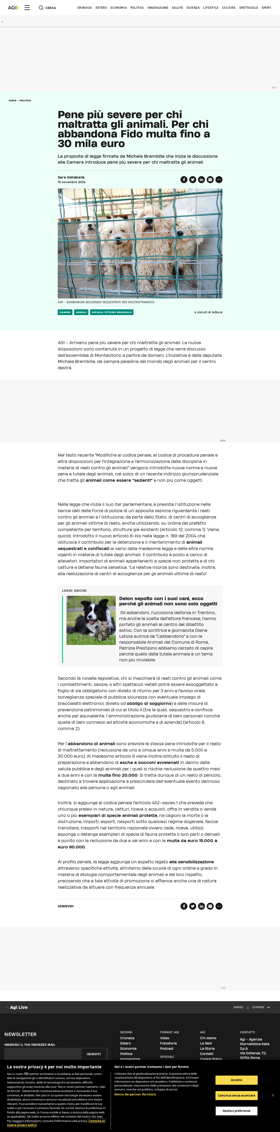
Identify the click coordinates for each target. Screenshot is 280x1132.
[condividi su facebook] (183, 179)
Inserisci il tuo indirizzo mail (29, 1044)
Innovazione (157, 7)
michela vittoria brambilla (112, 312)
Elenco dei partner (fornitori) (135, 1094)
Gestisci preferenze (236, 1111)
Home (12, 100)
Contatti (207, 1054)
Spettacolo (248, 7)
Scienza (193, 7)
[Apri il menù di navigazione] (27, 7)
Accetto (236, 1080)
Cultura (229, 7)
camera (65, 312)
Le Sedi (206, 1043)
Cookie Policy (211, 1059)
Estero (101, 7)
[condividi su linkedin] (201, 179)
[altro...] (218, 179)
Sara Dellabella (71, 177)
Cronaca (84, 7)
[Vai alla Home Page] (13, 7)
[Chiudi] (273, 1095)
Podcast (166, 1048)
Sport (266, 7)
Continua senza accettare (236, 1095)
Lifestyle (211, 7)
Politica (137, 7)
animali (81, 312)
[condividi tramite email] (210, 179)
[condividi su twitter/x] (192, 179)
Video (164, 1038)
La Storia (207, 1048)
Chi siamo (208, 1038)
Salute (177, 7)
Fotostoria (168, 1043)
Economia (118, 7)
